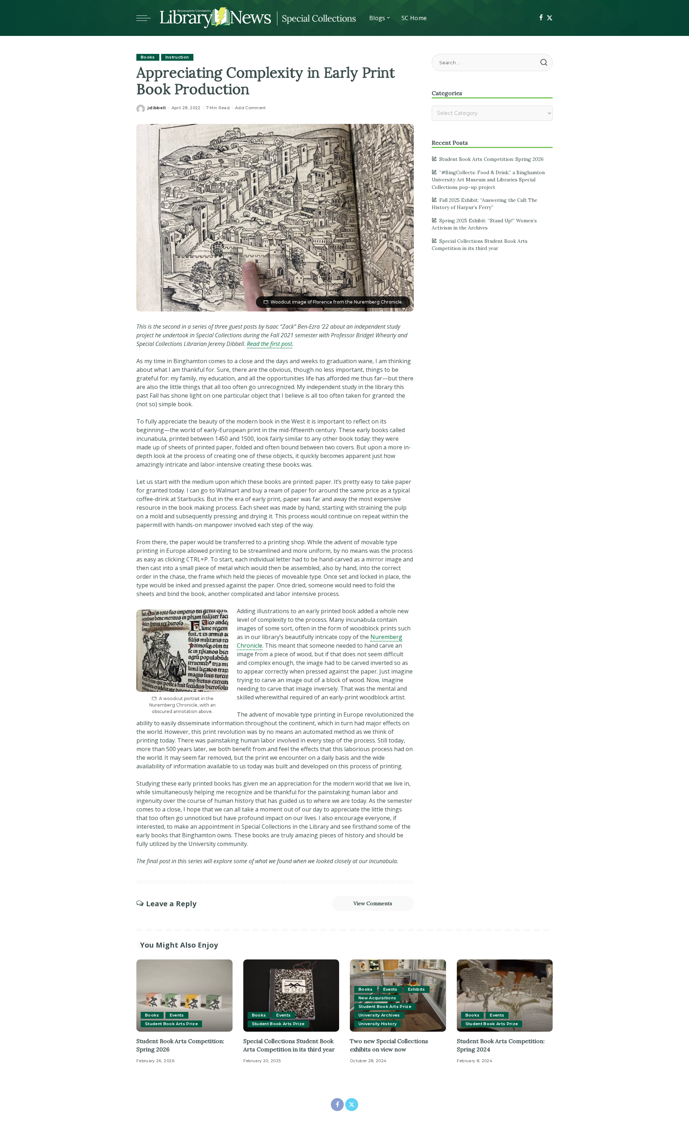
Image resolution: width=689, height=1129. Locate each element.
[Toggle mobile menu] (147, 18)
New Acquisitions (377, 997)
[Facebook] (541, 18)
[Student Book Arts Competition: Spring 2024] (505, 995)
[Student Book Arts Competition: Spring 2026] (184, 995)
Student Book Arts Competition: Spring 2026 (491, 159)
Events (177, 1015)
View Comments (372, 903)
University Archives (379, 1015)
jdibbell (156, 107)
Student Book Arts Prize (171, 1023)
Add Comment (250, 107)
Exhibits (416, 989)
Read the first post (269, 344)
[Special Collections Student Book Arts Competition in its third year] (291, 995)
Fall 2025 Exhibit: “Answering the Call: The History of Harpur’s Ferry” (484, 203)
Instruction (177, 57)
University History (377, 1023)
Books (148, 57)
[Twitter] (550, 18)
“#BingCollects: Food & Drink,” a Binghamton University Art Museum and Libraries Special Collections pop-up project (488, 179)
